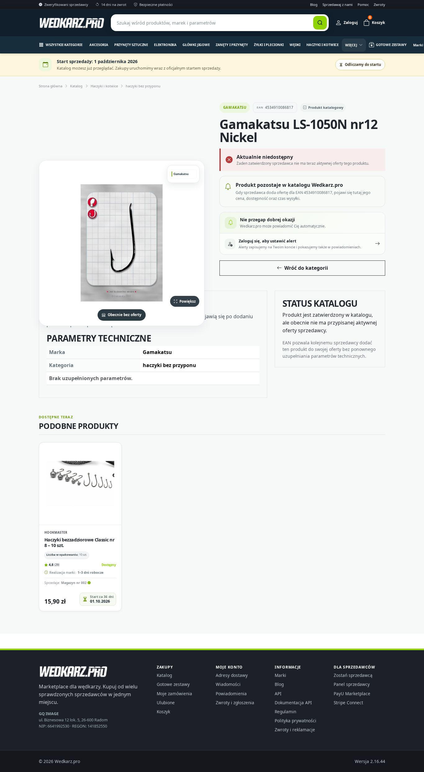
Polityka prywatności (295, 721)
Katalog (76, 86)
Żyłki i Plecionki (269, 44)
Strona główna (50, 86)
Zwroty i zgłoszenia (235, 702)
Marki (280, 675)
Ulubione (166, 702)
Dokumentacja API (293, 702)
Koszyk (163, 712)
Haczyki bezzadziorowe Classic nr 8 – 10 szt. (79, 542)
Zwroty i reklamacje (295, 730)
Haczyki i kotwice (322, 44)
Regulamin (285, 712)
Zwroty (379, 4)
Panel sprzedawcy (352, 684)
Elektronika (165, 44)
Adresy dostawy (232, 675)
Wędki (295, 44)
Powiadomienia (231, 693)
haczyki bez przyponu (143, 86)
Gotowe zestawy (173, 684)
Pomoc (363, 4)
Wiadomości (228, 684)
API (278, 693)
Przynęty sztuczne (131, 44)
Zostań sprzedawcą (353, 675)
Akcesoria (98, 44)
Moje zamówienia (174, 693)
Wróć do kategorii (306, 267)
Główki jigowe (196, 44)
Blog (314, 4)
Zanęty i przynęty (232, 44)
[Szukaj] (320, 23)
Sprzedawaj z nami (338, 4)
